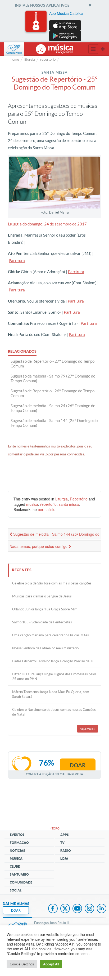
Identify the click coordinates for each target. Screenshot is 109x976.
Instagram (89, 909)
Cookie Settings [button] (22, 963)
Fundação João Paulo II (51, 923)
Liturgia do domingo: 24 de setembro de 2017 (47, 224)
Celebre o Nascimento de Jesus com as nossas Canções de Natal (54, 712)
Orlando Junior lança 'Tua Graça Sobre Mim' (45, 609)
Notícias (17, 850)
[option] (54, 26)
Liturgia (61, 499)
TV (62, 842)
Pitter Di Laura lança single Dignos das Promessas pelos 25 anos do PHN (54, 676)
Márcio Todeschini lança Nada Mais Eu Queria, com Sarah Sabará (50, 694)
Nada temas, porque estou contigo (39, 546)
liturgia (29, 59)
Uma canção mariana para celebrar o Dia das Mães (50, 635)
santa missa (69, 504)
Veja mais (87, 728)
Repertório (79, 499)
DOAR (16, 910)
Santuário (19, 874)
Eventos (17, 834)
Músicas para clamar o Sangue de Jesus (42, 596)
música (32, 504)
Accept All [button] (51, 963)
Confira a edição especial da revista (54, 774)
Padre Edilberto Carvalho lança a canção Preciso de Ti (52, 661)
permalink (46, 509)
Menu (93, 49)
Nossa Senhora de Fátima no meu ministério (45, 648)
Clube (15, 866)
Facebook (53, 909)
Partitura (17, 260)
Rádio (65, 850)
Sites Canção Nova (102, 49)
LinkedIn (101, 909)
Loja (64, 858)
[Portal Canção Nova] (14, 49)
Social (15, 890)
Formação (19, 842)
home (15, 59)
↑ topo (54, 828)
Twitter (65, 909)
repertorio (48, 59)
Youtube (77, 909)
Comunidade (21, 882)
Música (16, 858)
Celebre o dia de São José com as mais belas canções (52, 583)
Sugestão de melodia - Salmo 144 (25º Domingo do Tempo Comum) (54, 535)
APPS (64, 834)
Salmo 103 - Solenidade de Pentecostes (42, 622)
